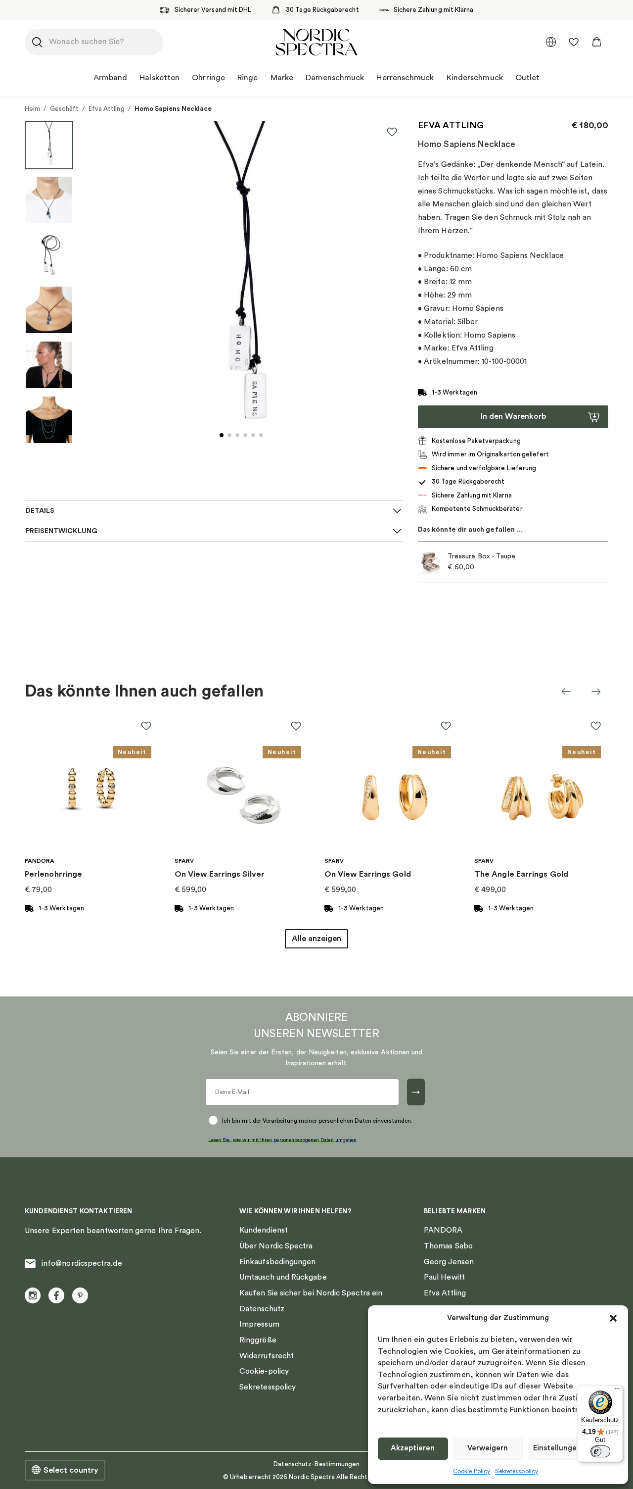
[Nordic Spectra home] (316, 42)
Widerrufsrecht (266, 1356)
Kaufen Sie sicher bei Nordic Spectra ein (310, 1293)
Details (40, 510)
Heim (32, 108)
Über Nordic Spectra (276, 1246)
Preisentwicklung (61, 531)
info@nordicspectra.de (82, 1263)
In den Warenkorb (513, 416)
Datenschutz (261, 1309)
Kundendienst (263, 1230)
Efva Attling (107, 108)
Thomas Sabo (448, 1246)
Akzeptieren (413, 1448)
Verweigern (487, 1448)
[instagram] (33, 1295)
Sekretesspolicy (516, 1471)
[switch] (600, 1451)
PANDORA (443, 1230)
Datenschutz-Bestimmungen (316, 1464)
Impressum (259, 1324)
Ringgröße (257, 1340)
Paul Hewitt (444, 1277)
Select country (71, 1470)
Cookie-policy (264, 1371)
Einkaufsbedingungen (277, 1262)
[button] (613, 1318)
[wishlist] (573, 42)
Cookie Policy (471, 1471)
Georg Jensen (449, 1262)
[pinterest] (80, 1295)
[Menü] (617, 1391)
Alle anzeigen (316, 939)
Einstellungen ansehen (573, 1448)
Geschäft (64, 108)
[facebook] (56, 1295)
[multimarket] (551, 42)
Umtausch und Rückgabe (283, 1277)
